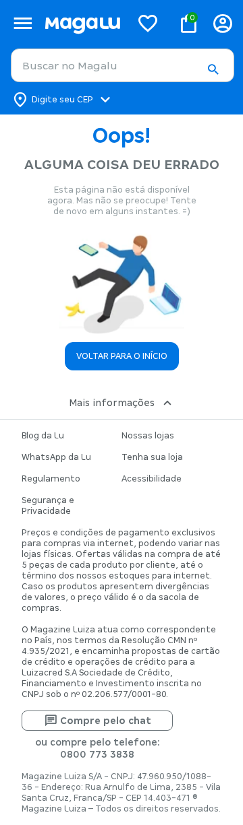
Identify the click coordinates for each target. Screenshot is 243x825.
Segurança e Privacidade (48, 506)
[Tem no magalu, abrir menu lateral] (22, 23)
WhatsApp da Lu (56, 457)
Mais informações (112, 402)
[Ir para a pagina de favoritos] (147, 22)
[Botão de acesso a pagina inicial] (82, 23)
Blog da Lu (43, 435)
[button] (213, 69)
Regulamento (51, 479)
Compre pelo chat (105, 720)
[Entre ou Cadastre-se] (222, 23)
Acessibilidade (152, 479)
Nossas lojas (148, 435)
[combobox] (122, 65)
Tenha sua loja (152, 457)
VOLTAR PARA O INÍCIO (121, 356)
